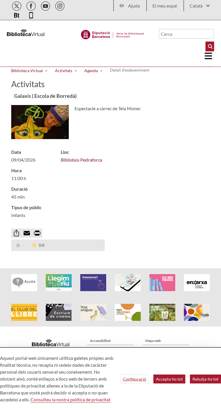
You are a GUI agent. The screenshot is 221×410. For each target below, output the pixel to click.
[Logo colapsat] (208, 56)
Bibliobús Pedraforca (81, 159)
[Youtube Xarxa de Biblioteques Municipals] (46, 5)
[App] (31, 14)
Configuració (134, 379)
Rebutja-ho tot (205, 379)
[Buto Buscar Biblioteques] (209, 46)
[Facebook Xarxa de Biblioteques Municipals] (31, 5)
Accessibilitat (100, 340)
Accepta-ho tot (169, 379)
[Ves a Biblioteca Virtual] (112, 33)
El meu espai (165, 5)
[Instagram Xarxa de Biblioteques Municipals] (59, 5)
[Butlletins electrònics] (17, 14)
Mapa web (153, 340)
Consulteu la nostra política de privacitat (70, 399)
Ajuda (134, 5)
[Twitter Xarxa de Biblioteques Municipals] (17, 5)
